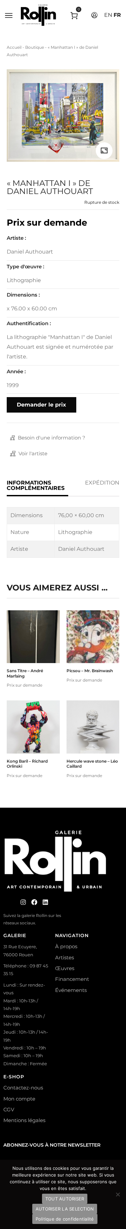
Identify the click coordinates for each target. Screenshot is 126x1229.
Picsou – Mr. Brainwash (90, 670)
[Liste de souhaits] (33, 650)
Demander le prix (41, 404)
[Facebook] (34, 902)
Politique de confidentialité (65, 1219)
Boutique (34, 47)
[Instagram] (23, 902)
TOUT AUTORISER (64, 1198)
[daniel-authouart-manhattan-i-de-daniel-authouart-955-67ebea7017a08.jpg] (104, 150)
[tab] (37, 485)
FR (117, 15)
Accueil (14, 47)
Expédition (102, 482)
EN (108, 15)
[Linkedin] (45, 902)
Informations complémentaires (36, 485)
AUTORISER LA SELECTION (65, 1209)
